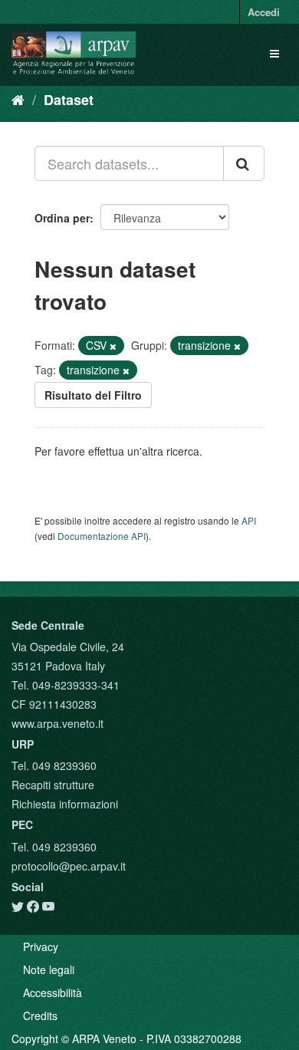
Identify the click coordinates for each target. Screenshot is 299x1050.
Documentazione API (102, 535)
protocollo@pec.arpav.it (69, 866)
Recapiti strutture (53, 784)
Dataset (69, 100)
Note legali (48, 969)
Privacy (40, 946)
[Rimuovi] (113, 346)
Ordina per (62, 217)
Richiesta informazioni (65, 803)
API (249, 520)
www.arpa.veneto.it (58, 723)
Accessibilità (52, 992)
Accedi (264, 12)
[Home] (18, 99)
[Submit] (243, 163)
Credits (40, 1015)
